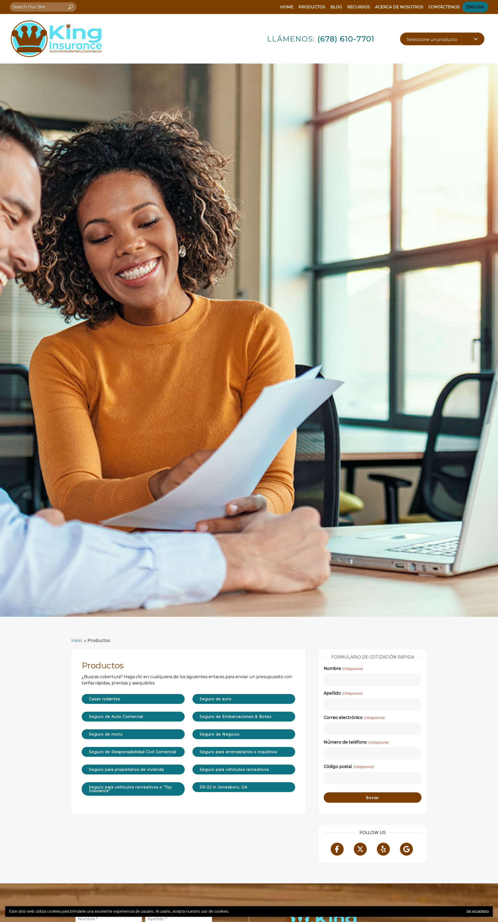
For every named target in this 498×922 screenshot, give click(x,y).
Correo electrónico (354, 717)
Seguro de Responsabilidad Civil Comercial (132, 752)
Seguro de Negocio (220, 734)
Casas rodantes (104, 699)
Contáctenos (444, 6)
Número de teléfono (356, 742)
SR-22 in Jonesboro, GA (223, 787)
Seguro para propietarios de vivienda (126, 769)
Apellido (343, 693)
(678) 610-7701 (346, 38)
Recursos (358, 6)
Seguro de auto (216, 699)
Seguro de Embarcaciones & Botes (235, 716)
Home (286, 6)
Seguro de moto (106, 734)
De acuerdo (478, 911)
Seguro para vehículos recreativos (234, 769)
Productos (312, 6)
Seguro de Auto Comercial (116, 716)
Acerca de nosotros (399, 6)
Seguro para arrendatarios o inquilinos (238, 752)
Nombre (343, 668)
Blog (336, 6)
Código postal (349, 766)
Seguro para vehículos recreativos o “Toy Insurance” (130, 789)
